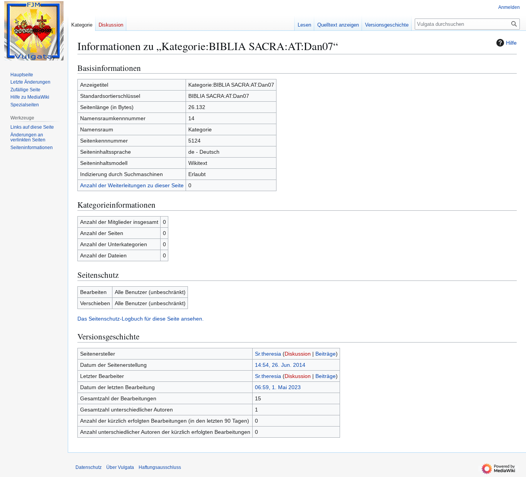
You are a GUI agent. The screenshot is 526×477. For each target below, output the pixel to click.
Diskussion (298, 354)
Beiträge (325, 354)
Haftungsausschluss (160, 467)
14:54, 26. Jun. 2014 (280, 365)
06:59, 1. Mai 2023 (278, 387)
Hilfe (511, 43)
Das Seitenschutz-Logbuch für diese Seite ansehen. (140, 319)
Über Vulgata (120, 467)
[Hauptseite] (34, 31)
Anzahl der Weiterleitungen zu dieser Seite (132, 185)
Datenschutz (88, 467)
